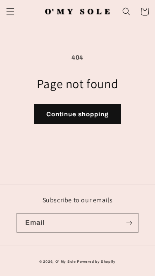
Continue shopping (77, 114)
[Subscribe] (129, 223)
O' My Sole (65, 262)
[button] (10, 11)
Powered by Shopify (96, 262)
